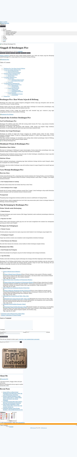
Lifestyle (5, 38)
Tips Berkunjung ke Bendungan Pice (12, 83)
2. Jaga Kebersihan (14, 95)
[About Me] (4, 379)
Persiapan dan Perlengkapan (13, 88)
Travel (4, 40)
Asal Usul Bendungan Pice (13, 71)
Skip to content (3, 21)
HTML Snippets (33, 427)
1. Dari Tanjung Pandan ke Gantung (17, 79)
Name (1, 332)
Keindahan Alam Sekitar (13, 74)
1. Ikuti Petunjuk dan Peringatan (17, 93)
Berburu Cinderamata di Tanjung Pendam (11, 315)
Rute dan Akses (11, 78)
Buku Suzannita (7, 30)
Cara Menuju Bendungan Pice (10, 77)
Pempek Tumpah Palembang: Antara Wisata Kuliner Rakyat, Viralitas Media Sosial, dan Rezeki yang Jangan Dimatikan (12, 398)
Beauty (4, 29)
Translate (11, 426)
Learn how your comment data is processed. (29, 339)
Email (24, 332)
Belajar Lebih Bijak (10, 33)
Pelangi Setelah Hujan (11, 32)
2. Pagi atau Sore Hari (15, 86)
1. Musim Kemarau (14, 85)
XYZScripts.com (44, 427)
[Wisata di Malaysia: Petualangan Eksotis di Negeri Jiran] (17, 290)
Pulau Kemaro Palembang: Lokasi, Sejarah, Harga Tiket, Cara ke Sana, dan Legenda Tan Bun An (12, 406)
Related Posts (7, 96)
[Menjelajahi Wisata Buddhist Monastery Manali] (15, 307)
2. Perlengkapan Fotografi (15, 90)
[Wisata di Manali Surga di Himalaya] (12, 274)
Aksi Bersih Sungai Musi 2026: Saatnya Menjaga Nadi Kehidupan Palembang (12, 402)
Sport (4, 41)
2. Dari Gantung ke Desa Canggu (17, 80)
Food (4, 36)
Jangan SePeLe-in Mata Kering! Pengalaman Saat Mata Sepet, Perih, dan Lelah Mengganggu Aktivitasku (12, 393)
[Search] (21, 342)
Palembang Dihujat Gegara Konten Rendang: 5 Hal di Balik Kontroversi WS (13, 409)
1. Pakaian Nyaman (14, 89)
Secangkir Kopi (9, 34)
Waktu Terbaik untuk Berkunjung (14, 84)
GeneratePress (21, 422)
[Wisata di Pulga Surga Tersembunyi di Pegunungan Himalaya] (18, 282)
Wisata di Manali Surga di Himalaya (11, 271)
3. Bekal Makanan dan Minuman (17, 91)
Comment (2, 329)
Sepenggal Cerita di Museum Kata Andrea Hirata (13, 313)
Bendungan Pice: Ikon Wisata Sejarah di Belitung (14, 68)
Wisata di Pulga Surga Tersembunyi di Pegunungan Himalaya (17, 279)
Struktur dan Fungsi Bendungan (14, 72)
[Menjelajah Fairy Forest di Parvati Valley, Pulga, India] (16, 298)
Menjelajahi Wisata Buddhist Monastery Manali (14, 304)
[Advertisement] (38, 10)
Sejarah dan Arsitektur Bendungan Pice (12, 69)
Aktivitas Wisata (11, 76)
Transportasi (10, 82)
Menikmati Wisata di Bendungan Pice (12, 73)
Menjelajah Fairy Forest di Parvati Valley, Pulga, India (16, 296)
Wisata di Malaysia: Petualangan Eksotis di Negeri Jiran (16, 287)
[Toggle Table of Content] (1, 65)
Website (48, 332)
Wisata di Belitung (4, 55)
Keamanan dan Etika (12, 92)
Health (4, 37)
